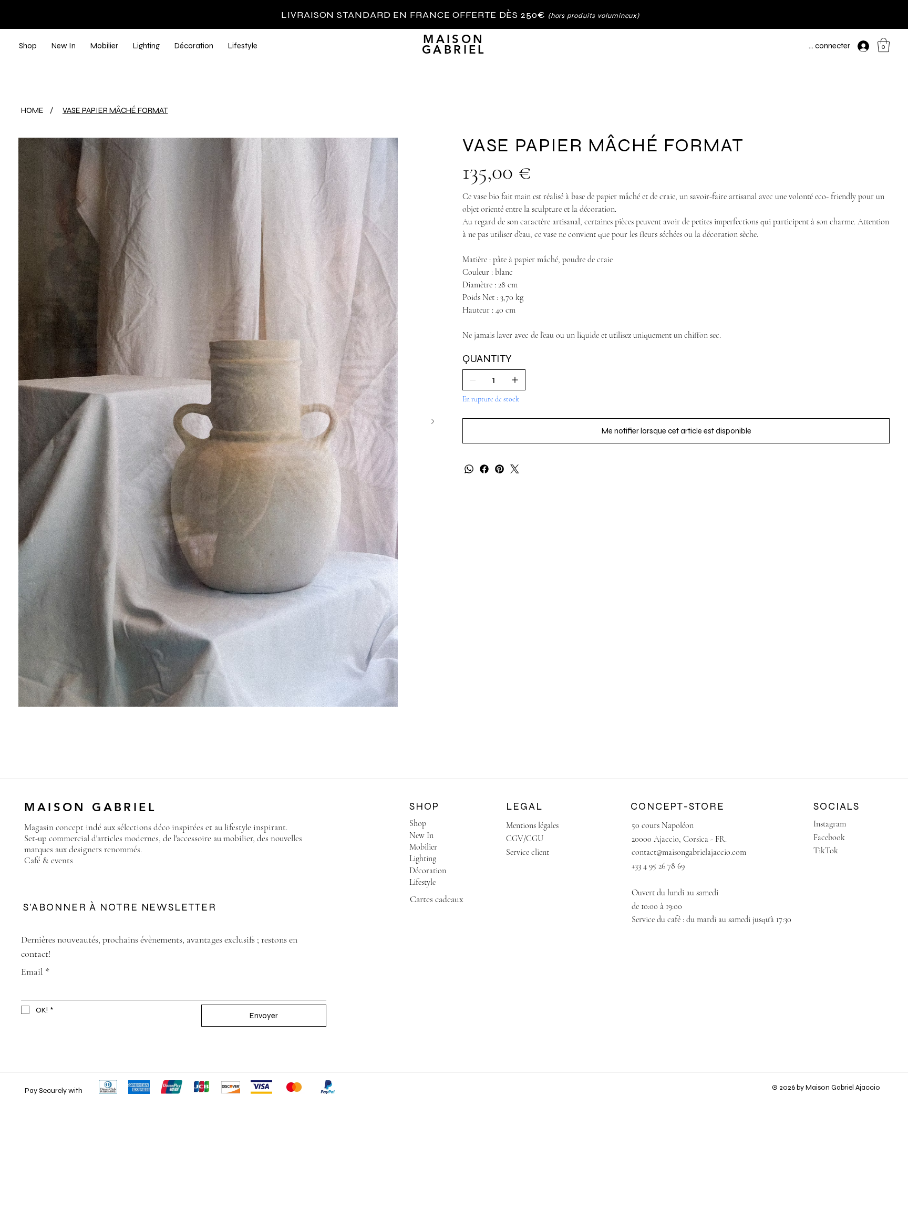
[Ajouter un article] (514, 379)
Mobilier (423, 847)
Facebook (829, 837)
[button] (884, 45)
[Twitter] (514, 468)
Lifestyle (422, 882)
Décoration (427, 870)
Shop (417, 823)
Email (35, 971)
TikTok (825, 850)
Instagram (829, 824)
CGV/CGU (524, 838)
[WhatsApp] (469, 468)
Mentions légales (532, 825)
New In (421, 835)
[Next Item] (432, 421)
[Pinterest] (499, 468)
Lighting (422, 858)
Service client (527, 852)
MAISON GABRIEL (454, 44)
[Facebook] (484, 468)
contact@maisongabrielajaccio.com (689, 852)
